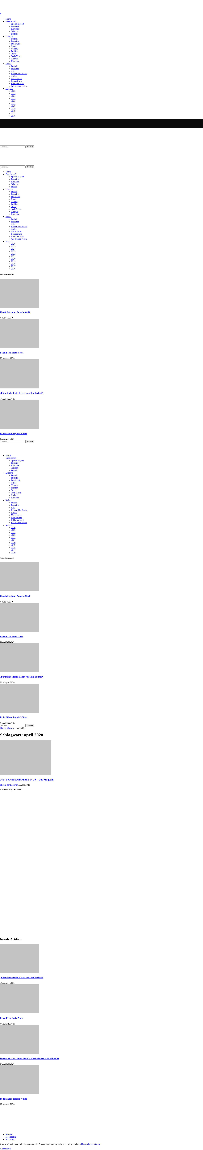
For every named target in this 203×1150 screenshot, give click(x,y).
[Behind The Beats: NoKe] (19, 347)
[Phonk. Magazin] (27, 127)
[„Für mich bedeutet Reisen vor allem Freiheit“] (19, 388)
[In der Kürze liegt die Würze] (19, 428)
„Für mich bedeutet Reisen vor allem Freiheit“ (21, 393)
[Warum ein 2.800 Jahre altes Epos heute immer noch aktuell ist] (19, 1053)
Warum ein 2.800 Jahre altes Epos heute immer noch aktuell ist (29, 1058)
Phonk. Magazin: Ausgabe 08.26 (15, 312)
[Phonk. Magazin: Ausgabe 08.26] (19, 307)
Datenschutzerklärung (90, 1144)
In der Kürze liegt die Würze (13, 433)
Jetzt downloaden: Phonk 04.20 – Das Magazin (27, 779)
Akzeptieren (5, 1149)
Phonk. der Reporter (9, 785)
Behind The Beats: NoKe (11, 353)
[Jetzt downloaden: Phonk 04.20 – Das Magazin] (25, 774)
